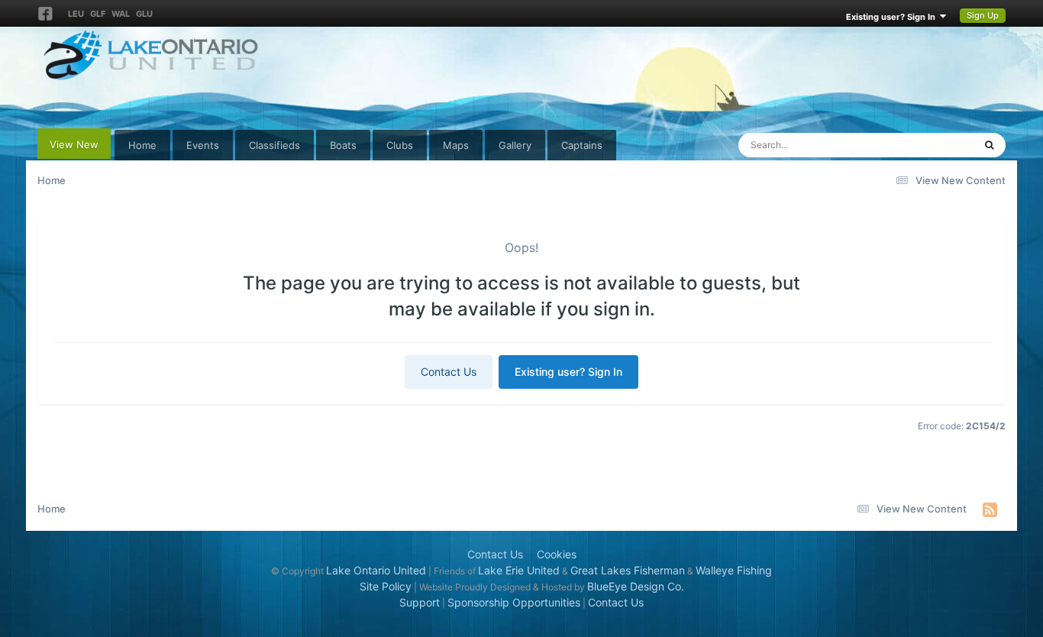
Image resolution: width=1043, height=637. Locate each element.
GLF (97, 13)
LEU (76, 13)
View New (74, 144)
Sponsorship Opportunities (513, 602)
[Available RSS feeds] (990, 509)
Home (142, 145)
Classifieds (274, 145)
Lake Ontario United (376, 570)
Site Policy (386, 586)
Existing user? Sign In (893, 16)
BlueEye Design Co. (635, 586)
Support (419, 602)
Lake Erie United (519, 570)
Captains (581, 145)
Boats (343, 145)
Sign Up (983, 15)
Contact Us (448, 371)
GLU (144, 13)
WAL (120, 13)
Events (202, 145)
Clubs (399, 145)
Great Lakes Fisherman (627, 570)
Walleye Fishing (734, 570)
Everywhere (926, 144)
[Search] (989, 145)
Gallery (515, 145)
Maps (456, 145)
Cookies (556, 554)
